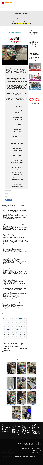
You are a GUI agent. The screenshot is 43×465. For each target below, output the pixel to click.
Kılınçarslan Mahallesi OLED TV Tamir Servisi (36, 434)
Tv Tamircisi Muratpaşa (15, 425)
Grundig (32, 31)
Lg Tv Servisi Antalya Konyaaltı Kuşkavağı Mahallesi (26, 433)
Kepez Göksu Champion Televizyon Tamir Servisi (5, 424)
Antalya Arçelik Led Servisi (31, 389)
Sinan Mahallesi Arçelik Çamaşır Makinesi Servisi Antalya (26, 434)
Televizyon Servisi (10, 455)
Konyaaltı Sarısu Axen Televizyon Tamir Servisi (16, 424)
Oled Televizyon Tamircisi (34, 42)
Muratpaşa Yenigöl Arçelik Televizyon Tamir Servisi (5, 435)
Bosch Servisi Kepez (9, 348)
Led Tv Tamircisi (33, 39)
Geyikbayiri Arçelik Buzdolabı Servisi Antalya (15, 431)
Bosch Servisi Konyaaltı (17, 343)
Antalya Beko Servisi (26, 442)
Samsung (32, 49)
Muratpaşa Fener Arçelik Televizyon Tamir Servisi (15, 429)
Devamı (3, 351)
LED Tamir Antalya (21, 404)
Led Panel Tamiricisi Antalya (11, 404)
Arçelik (16, 42)
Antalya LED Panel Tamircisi (16, 419)
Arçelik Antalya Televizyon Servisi (36, 425)
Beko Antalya (8, 350)
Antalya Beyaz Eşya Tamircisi (6, 343)
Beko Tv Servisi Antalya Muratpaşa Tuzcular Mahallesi (5, 431)
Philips (32, 45)
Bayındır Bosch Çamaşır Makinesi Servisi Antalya (6, 426)
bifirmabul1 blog (8, 199)
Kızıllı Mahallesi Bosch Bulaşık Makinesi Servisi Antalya (36, 432)
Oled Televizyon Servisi (34, 41)
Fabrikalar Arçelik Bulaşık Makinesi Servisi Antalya (26, 428)
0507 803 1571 (35, 103)
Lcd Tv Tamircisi (33, 35)
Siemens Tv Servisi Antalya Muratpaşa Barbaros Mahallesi (6, 430)
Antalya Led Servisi (26, 419)
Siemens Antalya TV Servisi (25, 429)
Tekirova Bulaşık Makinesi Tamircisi (8, 445)
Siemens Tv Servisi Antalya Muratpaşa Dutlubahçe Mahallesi (16, 434)
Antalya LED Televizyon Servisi (21, 389)
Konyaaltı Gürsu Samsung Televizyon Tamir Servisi (5, 433)
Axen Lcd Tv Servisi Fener (35, 428)
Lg (31, 40)
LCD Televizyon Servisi (34, 32)
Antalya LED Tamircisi (11, 374)
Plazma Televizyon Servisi (34, 46)
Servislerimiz (35, 2)
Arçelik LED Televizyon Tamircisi (11, 389)
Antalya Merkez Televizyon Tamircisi (7, 449)
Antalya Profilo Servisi (37, 445)
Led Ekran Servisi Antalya (31, 404)
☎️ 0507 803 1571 (21, 18)
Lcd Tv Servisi (33, 34)
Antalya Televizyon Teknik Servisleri (25, 448)
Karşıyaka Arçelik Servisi (8, 190)
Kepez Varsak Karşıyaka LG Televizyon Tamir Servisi (15, 433)
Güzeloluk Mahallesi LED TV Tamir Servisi (16, 427)
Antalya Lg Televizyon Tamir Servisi (36, 444)
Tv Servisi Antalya (29, 2)
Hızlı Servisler (39, 448)
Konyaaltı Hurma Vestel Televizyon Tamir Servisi (25, 426)
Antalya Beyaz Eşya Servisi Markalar (23, 443)
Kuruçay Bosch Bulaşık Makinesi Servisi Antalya (26, 424)
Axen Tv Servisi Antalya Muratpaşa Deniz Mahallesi (35, 427)
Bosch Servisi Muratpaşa (12, 346)
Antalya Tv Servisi (33, 448)
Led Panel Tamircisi (34, 36)
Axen (32, 29)
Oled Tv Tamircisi (33, 44)
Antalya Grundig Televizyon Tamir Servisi (35, 443)
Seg (31, 50)
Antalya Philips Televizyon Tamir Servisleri (27, 445)
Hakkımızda (22, 2)
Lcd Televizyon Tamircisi (34, 33)
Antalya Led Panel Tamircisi (21, 374)
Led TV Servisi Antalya (32, 374)
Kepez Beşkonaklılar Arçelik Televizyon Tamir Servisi (36, 424)
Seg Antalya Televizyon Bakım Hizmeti (36, 430)
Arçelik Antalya (17, 348)
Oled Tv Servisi (33, 43)
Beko (32, 30)
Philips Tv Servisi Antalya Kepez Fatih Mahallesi (26, 431)
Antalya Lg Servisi (27, 444)
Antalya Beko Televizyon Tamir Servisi (35, 442)
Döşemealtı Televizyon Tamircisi (6, 442)
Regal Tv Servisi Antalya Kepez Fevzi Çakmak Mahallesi (6, 428)
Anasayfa (17, 2)
